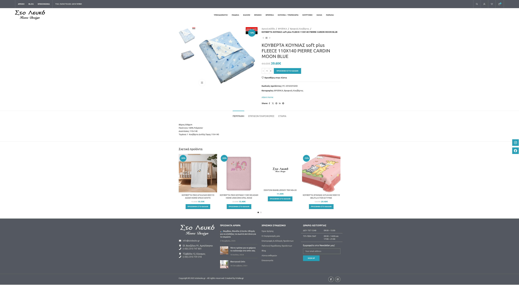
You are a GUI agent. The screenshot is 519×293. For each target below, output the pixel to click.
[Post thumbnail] (224, 251)
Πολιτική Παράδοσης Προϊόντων (277, 246)
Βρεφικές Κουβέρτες (299, 29)
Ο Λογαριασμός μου (271, 236)
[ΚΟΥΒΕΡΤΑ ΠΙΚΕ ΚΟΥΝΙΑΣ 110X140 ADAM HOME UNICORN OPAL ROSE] (239, 173)
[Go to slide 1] (258, 212)
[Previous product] (263, 38)
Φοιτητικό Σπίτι (237, 261)
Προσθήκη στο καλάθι (287, 71)
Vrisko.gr (239, 278)
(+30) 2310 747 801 (192, 248)
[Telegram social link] (283, 103)
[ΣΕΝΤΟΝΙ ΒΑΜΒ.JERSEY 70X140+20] (280, 170)
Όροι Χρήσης (268, 231)
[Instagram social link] (337, 279)
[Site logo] (30, 15)
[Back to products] (266, 38)
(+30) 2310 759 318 (192, 257)
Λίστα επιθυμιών (269, 255)
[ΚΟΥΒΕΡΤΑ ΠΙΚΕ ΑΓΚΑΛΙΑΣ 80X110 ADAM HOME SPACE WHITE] (198, 173)
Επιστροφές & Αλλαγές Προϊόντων (278, 241)
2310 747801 (77, 4)
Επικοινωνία (267, 260)
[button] (198, 206)
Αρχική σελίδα (268, 29)
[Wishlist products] (492, 4)
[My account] (484, 4)
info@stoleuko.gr (191, 240)
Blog (264, 250)
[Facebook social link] (269, 103)
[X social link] (273, 103)
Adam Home (267, 97)
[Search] (477, 4)
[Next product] (269, 38)
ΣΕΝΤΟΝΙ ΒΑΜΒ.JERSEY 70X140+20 (280, 190)
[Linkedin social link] (279, 103)
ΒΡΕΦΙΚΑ (282, 29)
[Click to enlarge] (202, 82)
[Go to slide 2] (261, 212)
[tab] (238, 115)
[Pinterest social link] (276, 103)
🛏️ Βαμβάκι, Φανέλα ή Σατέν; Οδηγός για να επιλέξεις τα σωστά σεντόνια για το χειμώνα (238, 234)
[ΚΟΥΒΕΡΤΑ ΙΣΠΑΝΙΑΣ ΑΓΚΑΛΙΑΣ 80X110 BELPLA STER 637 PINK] (321, 173)
